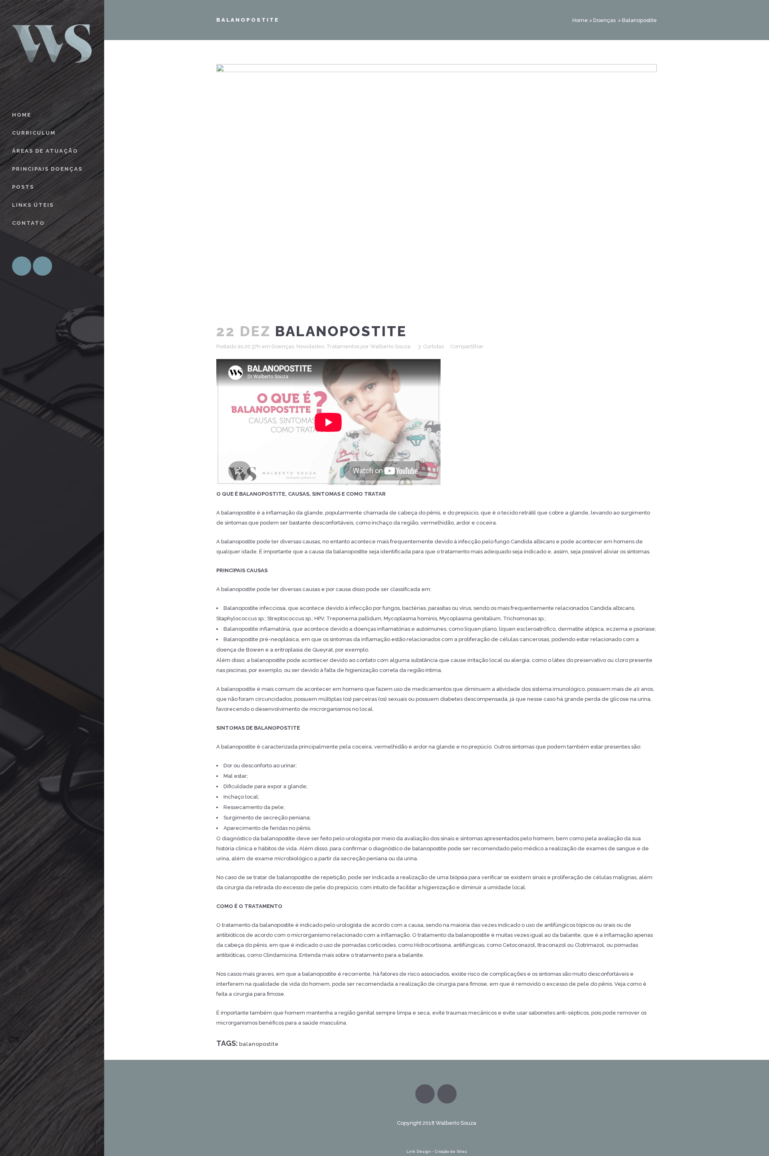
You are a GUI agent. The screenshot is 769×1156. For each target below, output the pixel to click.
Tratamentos (342, 346)
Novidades (310, 346)
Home (580, 20)
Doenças (604, 20)
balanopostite (259, 1044)
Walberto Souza (390, 346)
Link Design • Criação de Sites (437, 1151)
